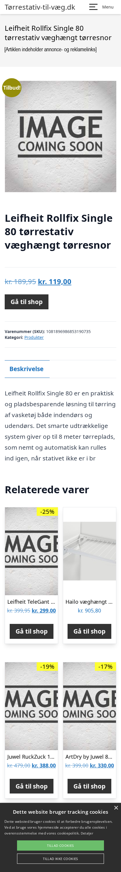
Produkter (34, 337)
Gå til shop (27, 302)
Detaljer (87, 833)
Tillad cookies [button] (60, 845)
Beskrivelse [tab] (26, 369)
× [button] (116, 808)
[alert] (60, 837)
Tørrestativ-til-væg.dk (40, 7)
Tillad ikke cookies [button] (60, 858)
